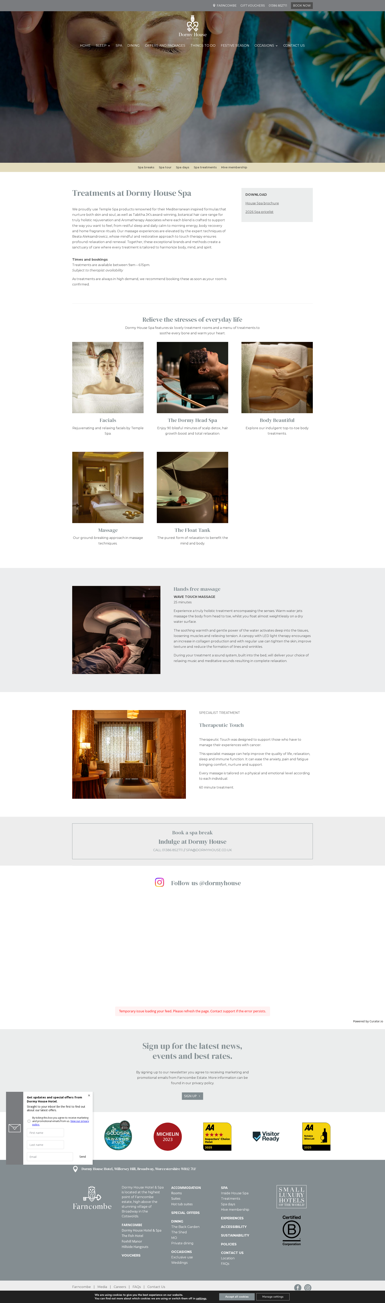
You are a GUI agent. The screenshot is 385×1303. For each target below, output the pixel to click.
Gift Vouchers (252, 5)
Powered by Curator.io (368, 1021)
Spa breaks (146, 167)
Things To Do (203, 45)
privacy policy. (203, 1083)
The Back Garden (185, 1227)
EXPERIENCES (232, 1218)
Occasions (264, 45)
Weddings (179, 1263)
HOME (85, 45)
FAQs (225, 1264)
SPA (224, 1188)
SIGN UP (190, 1096)
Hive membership (234, 167)
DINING (177, 1221)
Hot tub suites (182, 1204)
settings (201, 1298)
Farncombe (227, 5)
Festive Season (235, 45)
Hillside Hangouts (135, 1247)
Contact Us (294, 45)
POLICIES (229, 1244)
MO (174, 1238)
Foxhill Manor (132, 1241)
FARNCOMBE (132, 1225)
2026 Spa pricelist (259, 212)
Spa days (182, 167)
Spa (119, 45)
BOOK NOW (302, 5)
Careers (120, 1287)
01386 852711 (278, 5)
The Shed (179, 1232)
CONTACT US (232, 1253)
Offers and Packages (165, 45)
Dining (133, 45)
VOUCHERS (131, 1255)
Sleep (101, 45)
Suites (175, 1198)
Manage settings (273, 1297)
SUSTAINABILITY (235, 1235)
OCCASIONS (181, 1252)
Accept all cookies (237, 1297)
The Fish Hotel (132, 1236)
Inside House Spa (234, 1193)
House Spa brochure (262, 203)
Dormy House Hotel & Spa (141, 1230)
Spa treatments (205, 167)
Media (102, 1287)
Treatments (230, 1199)
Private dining (182, 1243)
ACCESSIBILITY (234, 1227)
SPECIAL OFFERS (185, 1213)
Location (228, 1258)
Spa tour (165, 167)
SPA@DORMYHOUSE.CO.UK (209, 850)
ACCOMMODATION (186, 1187)
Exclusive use (182, 1257)
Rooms (176, 1193)
